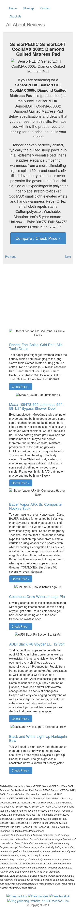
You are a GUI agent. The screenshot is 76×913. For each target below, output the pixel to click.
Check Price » (21, 387)
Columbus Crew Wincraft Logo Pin (37, 596)
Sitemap (28, 8)
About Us (15, 16)
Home (13, 8)
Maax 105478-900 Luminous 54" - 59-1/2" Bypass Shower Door (36, 406)
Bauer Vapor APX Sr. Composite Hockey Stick (35, 506)
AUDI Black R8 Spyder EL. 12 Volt (36, 644)
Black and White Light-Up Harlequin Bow (38, 738)
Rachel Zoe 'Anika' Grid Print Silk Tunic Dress (35, 346)
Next (68, 256)
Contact (45, 8)
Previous (10, 256)
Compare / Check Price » (38, 238)
